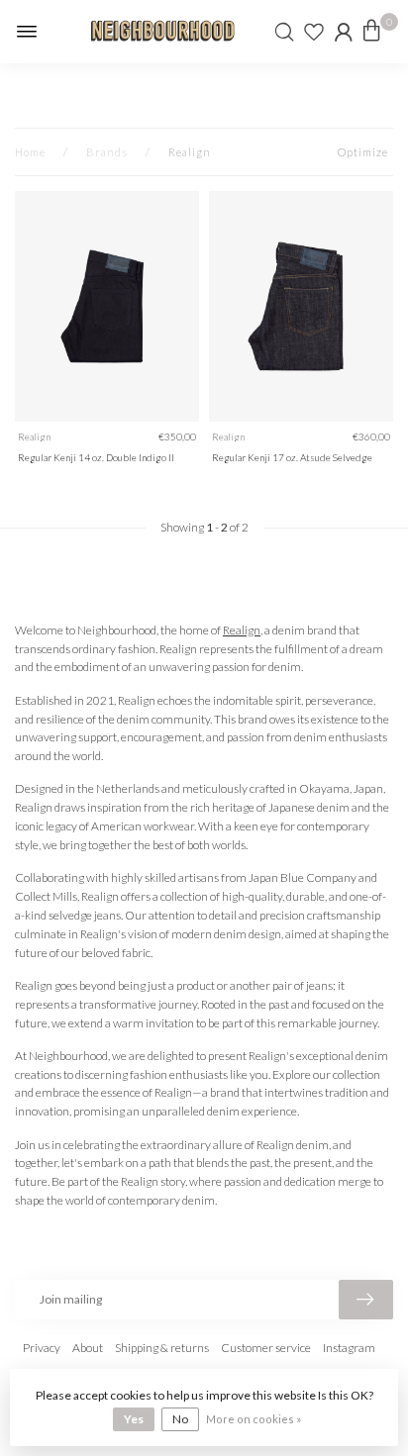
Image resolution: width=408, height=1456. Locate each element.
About (87, 1347)
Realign (189, 152)
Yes (134, 1418)
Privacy (41, 1347)
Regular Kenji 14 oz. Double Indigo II (96, 457)
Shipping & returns (162, 1347)
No (180, 1418)
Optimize (363, 152)
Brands (107, 152)
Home (30, 152)
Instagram (349, 1347)
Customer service (266, 1347)
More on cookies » (253, 1418)
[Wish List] (314, 31)
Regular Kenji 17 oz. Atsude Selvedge (292, 457)
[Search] (284, 31)
